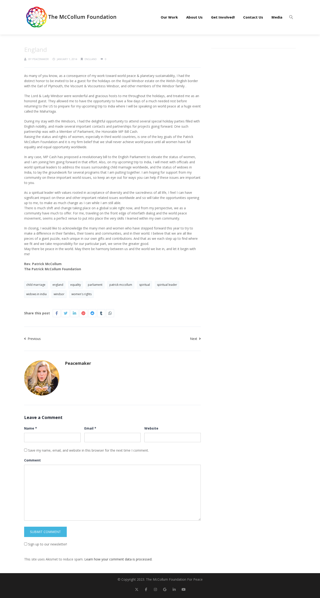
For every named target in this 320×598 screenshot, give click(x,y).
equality (75, 285)
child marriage (35, 285)
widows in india (36, 294)
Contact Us (253, 17)
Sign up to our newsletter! (47, 544)
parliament (95, 285)
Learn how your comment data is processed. (118, 559)
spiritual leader (167, 285)
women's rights (81, 294)
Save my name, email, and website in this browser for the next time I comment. (88, 450)
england (57, 285)
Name (30, 428)
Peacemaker (40, 59)
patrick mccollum (120, 285)
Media (277, 17)
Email (90, 428)
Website (151, 428)
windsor (59, 294)
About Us (194, 17)
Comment (32, 460)
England (91, 59)
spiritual (144, 285)
